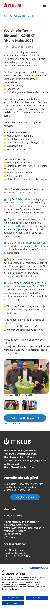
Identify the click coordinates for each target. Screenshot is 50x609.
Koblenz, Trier (27, 467)
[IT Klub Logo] (17, 441)
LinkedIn (16, 422)
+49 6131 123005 (21, 556)
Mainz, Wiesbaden (27, 450)
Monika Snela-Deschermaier (18, 226)
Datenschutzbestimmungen (35, 567)
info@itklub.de (18, 553)
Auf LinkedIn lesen (22, 418)
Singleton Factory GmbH (32, 259)
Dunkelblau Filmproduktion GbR (29, 242)
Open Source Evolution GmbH (31, 219)
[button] (44, 5)
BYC (34, 309)
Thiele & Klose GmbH (27, 199)
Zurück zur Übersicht (21, 16)
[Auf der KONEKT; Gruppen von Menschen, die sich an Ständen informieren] (30, 405)
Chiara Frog (21, 309)
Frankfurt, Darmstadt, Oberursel (21, 453)
